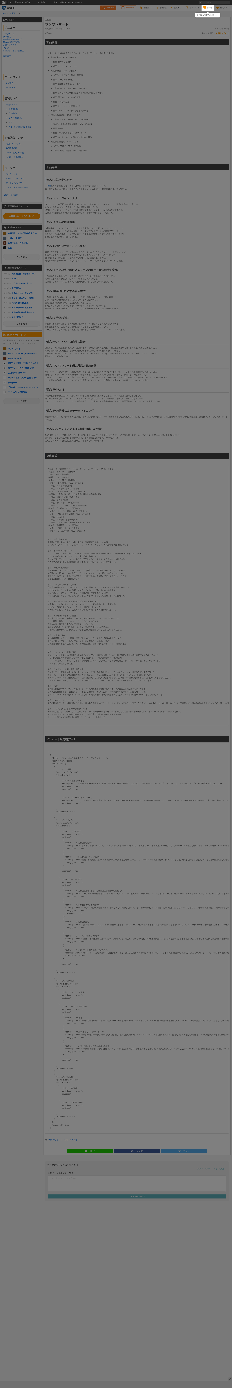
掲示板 (209, 8)
